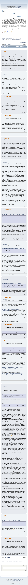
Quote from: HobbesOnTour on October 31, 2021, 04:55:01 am (13, 248)
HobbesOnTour (7, 96)
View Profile (5, 74)
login (16, 6)
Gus (5, 51)
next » (25, 42)
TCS (5, 385)
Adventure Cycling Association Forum (10, 1)
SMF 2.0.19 (9, 580)
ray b (5, 73)
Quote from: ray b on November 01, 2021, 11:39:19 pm (11, 520)
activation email (17, 7)
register (19, 6)
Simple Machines (19, 580)
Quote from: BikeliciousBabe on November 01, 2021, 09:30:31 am (13, 214)
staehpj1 (6, 278)
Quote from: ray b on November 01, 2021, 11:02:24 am (11, 283)
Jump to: (24, 565)
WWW (8, 279)
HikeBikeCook (7, 115)
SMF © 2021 (14, 580)
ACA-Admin (12, 39)
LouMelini (6, 138)
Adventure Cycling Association (18, 579)
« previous (22, 42)
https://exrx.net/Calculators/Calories (11, 357)
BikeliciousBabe (8, 161)
